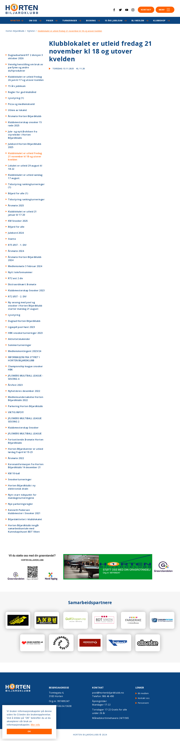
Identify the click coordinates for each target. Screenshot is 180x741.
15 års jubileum (113, 20)
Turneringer (69, 20)
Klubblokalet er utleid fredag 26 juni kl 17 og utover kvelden (26, 78)
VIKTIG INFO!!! (16, 412)
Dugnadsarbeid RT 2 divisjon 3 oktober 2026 (25, 57)
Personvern (143, 703)
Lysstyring (14, 314)
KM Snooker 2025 (18, 220)
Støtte (12, 238)
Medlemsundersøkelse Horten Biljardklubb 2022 (25, 399)
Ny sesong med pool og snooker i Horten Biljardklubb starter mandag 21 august (25, 305)
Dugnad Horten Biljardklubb (24, 321)
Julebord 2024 (16, 232)
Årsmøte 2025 (16, 205)
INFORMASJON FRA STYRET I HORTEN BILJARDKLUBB (24, 359)
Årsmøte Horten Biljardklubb (24, 116)
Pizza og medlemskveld (21, 104)
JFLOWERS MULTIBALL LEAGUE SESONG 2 (25, 420)
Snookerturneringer (20, 479)
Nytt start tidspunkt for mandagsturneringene (22, 496)
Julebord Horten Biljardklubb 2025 (24, 145)
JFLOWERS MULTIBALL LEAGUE (25, 433)
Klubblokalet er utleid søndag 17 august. (25, 176)
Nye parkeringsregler (20, 504)
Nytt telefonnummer (20, 272)
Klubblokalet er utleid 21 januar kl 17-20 (22, 213)
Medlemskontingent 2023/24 (24, 351)
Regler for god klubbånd (22, 92)
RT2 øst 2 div (15, 278)
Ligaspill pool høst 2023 (21, 327)
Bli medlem (137, 20)
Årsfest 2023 (15, 384)
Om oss (33, 20)
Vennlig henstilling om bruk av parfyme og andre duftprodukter (25, 67)
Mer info (35, 725)
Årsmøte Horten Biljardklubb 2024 (24, 258)
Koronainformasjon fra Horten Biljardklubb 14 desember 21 (25, 466)
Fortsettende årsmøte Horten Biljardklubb (25, 441)
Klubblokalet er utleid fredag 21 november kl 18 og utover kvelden (25, 156)
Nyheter (15, 20)
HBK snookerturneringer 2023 (25, 333)
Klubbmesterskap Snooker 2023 (26, 290)
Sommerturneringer (19, 345)
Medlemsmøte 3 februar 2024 (25, 266)
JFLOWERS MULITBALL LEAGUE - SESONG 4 (25, 377)
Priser (49, 20)
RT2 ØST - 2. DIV (17, 296)
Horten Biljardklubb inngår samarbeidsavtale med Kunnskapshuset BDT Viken (24, 528)
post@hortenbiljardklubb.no (108, 692)
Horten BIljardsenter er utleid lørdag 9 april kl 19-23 (25, 450)
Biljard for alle (16, 226)
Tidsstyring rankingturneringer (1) (26, 186)
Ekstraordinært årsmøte (22, 284)
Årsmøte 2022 (16, 458)
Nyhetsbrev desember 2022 (24, 391)
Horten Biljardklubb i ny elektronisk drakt (22, 487)
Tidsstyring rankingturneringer (26, 199)
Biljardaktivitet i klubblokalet (25, 519)
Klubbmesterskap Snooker (23, 427)
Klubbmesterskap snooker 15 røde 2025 (25, 124)
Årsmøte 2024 (16, 251)
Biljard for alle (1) (18, 193)
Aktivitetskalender (19, 339)
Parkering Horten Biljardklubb (25, 406)
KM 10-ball (14, 473)
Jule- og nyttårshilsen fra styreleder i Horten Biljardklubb (22, 135)
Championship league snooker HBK (25, 368)
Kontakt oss (144, 698)
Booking (91, 20)
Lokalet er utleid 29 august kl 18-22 (25, 167)
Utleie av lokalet (17, 110)
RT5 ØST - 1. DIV (17, 244)
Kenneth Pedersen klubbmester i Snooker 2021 (24, 511)
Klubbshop (159, 20)
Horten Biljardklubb (15, 31)
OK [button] (29, 731)
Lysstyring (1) (16, 98)
